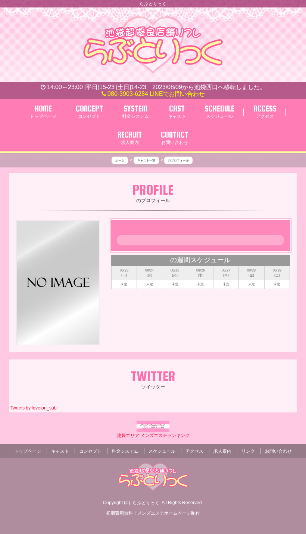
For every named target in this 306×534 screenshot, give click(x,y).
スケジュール (162, 451)
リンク (248, 451)
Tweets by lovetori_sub (33, 408)
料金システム (125, 451)
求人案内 (222, 451)
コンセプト (90, 451)
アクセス (194, 451)
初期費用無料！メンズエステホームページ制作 (153, 513)
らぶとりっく (145, 502)
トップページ (27, 451)
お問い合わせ (278, 451)
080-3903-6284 (127, 94)
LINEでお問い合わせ (177, 94)
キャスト (60, 451)
